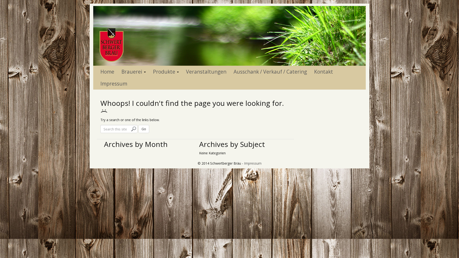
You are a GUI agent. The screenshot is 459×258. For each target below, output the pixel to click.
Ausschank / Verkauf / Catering (270, 71)
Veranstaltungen (206, 71)
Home (107, 71)
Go (144, 129)
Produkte (164, 71)
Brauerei (132, 71)
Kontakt (323, 71)
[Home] (229, 35)
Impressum (113, 83)
